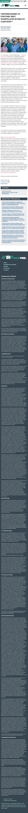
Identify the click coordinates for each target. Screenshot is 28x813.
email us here (4, 183)
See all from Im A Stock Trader (10, 192)
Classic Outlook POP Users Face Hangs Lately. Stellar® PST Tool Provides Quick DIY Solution (13, 227)
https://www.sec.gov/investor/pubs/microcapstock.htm (12, 555)
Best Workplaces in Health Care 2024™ (14, 62)
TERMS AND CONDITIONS (10, 800)
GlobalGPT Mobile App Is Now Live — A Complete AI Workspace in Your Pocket (12, 211)
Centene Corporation (9, 137)
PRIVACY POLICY (8, 799)
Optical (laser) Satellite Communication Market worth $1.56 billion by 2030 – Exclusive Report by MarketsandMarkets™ (13, 203)
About (5, 263)
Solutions (6, 268)
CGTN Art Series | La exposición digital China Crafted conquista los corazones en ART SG (13, 214)
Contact (6, 270)
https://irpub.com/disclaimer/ (7, 613)
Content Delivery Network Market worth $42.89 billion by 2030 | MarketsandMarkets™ (13, 224)
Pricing (6, 266)
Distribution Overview (10, 264)
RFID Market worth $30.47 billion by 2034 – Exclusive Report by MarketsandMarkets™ (13, 207)
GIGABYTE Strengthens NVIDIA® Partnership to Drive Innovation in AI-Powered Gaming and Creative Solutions (14, 241)
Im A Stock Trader (5, 28)
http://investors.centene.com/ (8, 172)
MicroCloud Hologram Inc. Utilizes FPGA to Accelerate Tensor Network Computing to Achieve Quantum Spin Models (13, 236)
